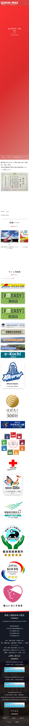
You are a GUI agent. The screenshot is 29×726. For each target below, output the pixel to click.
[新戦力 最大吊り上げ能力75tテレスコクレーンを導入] (10, 236)
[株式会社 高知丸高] (9, 2)
